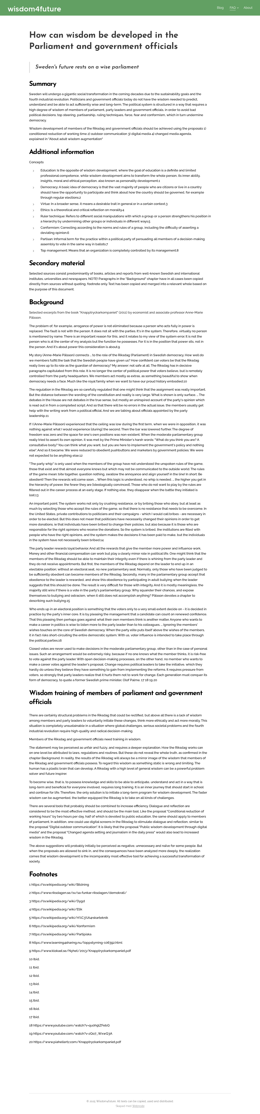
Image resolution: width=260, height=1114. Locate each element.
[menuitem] (221, 8)
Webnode (138, 1106)
